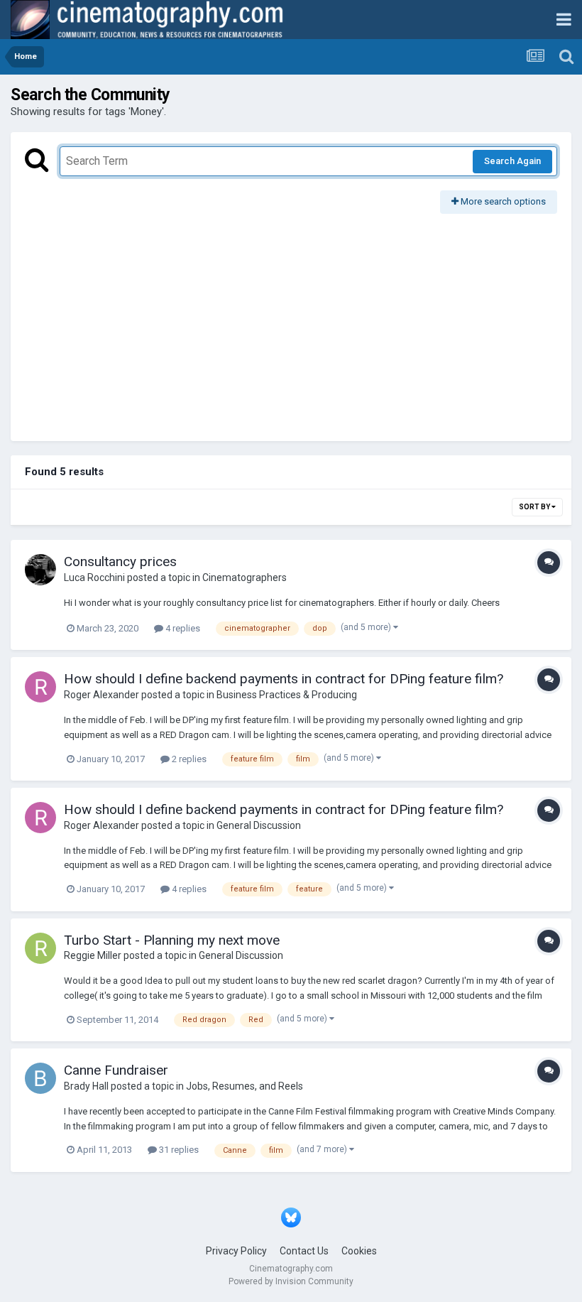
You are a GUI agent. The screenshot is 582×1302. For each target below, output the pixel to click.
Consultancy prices (120, 561)
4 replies (181, 628)
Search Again (512, 161)
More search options (502, 201)
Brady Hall (86, 1086)
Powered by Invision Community (291, 1281)
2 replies (188, 759)
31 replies (178, 1149)
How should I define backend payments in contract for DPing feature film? (283, 679)
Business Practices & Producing (286, 694)
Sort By (535, 507)
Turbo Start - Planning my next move (172, 940)
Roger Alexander (101, 694)
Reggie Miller (92, 955)
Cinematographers (244, 577)
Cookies (359, 1251)
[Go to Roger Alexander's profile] (40, 686)
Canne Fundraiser (116, 1070)
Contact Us (304, 1251)
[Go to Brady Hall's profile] (40, 1078)
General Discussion (258, 825)
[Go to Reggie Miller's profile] (40, 948)
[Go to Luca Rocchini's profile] (40, 569)
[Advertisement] (291, 320)
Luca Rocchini (94, 577)
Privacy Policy (236, 1251)
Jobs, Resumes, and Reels (244, 1086)
